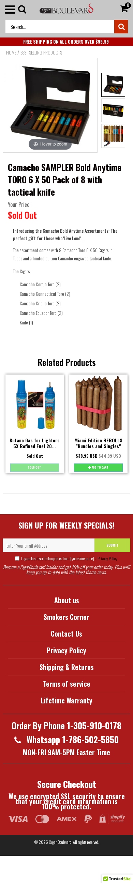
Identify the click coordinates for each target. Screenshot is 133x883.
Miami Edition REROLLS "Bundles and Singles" (98, 443)
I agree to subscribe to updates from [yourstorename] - (69, 558)
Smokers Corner (66, 617)
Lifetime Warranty (66, 700)
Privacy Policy (107, 558)
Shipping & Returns (67, 667)
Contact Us (66, 633)
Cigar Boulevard (60, 842)
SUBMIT (112, 545)
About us (66, 600)
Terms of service (66, 684)
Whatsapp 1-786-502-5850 (72, 739)
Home (11, 52)
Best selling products (41, 52)
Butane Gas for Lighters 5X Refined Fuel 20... (35, 443)
